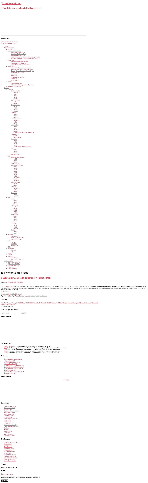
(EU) (15, 106)
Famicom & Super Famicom (18, 63)
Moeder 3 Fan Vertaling (10, 425)
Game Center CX (9, 414)
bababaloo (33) (15, 362)
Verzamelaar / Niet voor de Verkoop (24, 132)
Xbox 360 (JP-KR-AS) (17, 237)
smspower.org (8, 431)
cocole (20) (12, 370)
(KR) (15, 98)
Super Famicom (15, 100)
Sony (9, 197)
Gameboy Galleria (9, 415)
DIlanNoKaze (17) (18, 371)
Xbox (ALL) (14, 236)
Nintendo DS (14, 125)
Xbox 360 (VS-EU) (16, 239)
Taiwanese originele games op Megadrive (22, 85)
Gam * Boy (14, 257)
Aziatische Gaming (9, 47)
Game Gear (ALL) (16, 163)
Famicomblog (8, 445)
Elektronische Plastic (9, 408)
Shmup (6, 429)
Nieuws (6, 46)
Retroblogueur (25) (18, 365)
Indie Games (7, 420)
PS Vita (13, 230)
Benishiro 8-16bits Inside (11, 442)
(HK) (15, 95)
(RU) (15, 179)
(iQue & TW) (18, 137)
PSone (12, 199)
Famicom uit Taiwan (16, 83)
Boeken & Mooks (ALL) (14, 265)
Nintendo (10, 89)
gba (23, 296)
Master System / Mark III (17, 157)
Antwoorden (43, 296)
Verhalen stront (8, 450)
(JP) (15, 94)
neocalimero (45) (17, 359)
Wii (12, 148)
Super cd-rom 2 (15, 245)
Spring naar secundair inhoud (9, 43)
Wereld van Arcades (9, 435)
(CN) (15, 123)
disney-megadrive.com (10, 406)
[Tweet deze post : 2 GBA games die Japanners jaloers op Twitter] (9, 294)
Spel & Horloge (15, 154)
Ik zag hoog (7, 453)
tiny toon (32, 296)
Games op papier (8, 261)
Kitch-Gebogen (8, 422)
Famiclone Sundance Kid (18, 55)
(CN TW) (17, 177)
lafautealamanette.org (10, 454)
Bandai (9, 253)
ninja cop (27, 296)
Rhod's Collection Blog (10, 457)
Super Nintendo (15, 105)
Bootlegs (10, 49)
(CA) (15, 174)
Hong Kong (11, 60)
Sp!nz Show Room (9, 459)
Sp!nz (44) (12, 361)
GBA (9, 296)
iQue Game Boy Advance (18, 52)
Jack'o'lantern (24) (18, 367)
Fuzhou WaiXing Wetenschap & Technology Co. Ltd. (25, 57)
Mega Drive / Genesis (17, 165)
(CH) (15, 97)
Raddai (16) (12, 373)
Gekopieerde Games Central (11, 426)
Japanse (8, 286)
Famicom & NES (15, 91)
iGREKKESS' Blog (9, 451)
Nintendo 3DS (15, 134)
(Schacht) (13, 250)
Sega (9, 156)
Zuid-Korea (11, 66)
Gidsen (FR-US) (12, 268)
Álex (5, 351)
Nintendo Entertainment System (19, 61)
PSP (12, 222)
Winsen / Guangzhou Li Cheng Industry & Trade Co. (25, 58)
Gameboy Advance (16, 119)
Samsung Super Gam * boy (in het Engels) (22, 71)
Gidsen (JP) (11, 267)
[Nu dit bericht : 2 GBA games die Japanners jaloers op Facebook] (4, 294)
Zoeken (3, 313)
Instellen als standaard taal (8, 304)
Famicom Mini (8, 409)
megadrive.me (8, 423)
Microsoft (10, 234)
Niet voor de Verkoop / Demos (22, 146)
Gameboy (13, 112)
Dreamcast (14, 193)
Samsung (10, 256)
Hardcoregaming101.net (10, 418)
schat (37, 296)
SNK (9, 247)
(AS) (15, 171)
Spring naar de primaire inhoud (9, 41)
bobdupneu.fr (7, 444)
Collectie (6, 88)
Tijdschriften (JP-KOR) (14, 262)
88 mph (3, 467)
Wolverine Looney (9, 448)
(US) (15, 108)
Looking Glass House (10, 456)
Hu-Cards (13, 242)
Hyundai (10, 254)
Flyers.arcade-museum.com (11, 411)
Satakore (6, 428)
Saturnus (13, 186)
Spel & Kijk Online (9, 412)
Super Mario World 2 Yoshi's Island (20, 64)
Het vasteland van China (14, 51)
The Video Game (8, 434)
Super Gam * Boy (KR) (17, 259)
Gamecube (14, 139)
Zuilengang (11, 248)
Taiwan (10, 81)
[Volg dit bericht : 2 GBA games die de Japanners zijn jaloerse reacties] (13, 294)
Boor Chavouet (8, 447)
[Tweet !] (146, 20)
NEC (9, 241)
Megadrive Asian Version (14, 86)
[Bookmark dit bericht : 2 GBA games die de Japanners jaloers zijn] (18, 294)
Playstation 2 (14, 205)
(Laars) (16, 111)
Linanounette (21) (18, 368)
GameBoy (18, 296)
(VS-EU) (16, 92)
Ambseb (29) (13, 364)
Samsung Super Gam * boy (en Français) (22, 69)
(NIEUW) (17, 180)
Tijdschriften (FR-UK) (14, 264)
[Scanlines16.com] (11, 3)
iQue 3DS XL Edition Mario (18, 54)
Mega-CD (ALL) (15, 182)
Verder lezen (5, 291)
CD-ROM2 (14, 244)
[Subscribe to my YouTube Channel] (146, 25)
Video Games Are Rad (10, 461)
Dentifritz (20, 282)
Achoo (6, 352)
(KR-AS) (16, 228)
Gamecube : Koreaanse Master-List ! (21, 68)
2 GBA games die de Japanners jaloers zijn (26, 277)
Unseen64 (7, 432)
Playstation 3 (14, 214)
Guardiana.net (8, 417)
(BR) (15, 176)
